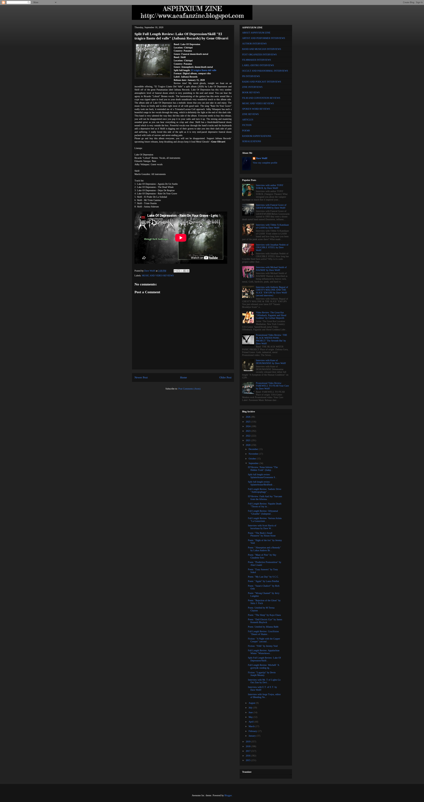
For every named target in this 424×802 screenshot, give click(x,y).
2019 (248, 741)
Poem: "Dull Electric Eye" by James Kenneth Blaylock (265, 621)
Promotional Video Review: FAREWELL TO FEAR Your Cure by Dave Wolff (272, 386)
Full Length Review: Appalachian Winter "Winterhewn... (263, 652)
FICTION (246, 125)
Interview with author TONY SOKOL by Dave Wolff (269, 186)
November (254, 454)
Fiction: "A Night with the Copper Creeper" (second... (264, 640)
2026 (248, 417)
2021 (248, 440)
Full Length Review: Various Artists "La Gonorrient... (265, 519)
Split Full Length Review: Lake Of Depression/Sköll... (264, 659)
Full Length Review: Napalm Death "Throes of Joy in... (264, 505)
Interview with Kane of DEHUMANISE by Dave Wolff (271, 361)
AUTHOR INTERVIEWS (254, 43)
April (251, 721)
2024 (248, 426)
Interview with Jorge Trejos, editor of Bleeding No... (264, 695)
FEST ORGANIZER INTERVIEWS (259, 54)
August (252, 703)
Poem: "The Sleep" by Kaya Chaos (264, 615)
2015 (248, 760)
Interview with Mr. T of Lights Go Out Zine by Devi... (264, 681)
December (254, 449)
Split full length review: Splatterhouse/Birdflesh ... (261, 483)
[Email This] (175, 271)
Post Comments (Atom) (189, 388)
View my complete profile (265, 163)
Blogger (228, 795)
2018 (248, 746)
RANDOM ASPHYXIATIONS (256, 136)
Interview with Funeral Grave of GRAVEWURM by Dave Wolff (271, 206)
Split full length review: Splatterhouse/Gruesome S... (262, 476)
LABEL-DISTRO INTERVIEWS (258, 65)
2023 (248, 431)
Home (183, 377)
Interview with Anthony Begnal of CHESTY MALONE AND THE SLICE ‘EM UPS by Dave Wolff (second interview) (272, 291)
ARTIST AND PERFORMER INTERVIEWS (263, 38)
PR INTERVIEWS (251, 76)
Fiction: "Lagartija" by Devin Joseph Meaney (262, 674)
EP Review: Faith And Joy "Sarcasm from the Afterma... (265, 497)
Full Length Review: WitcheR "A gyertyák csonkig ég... (263, 666)
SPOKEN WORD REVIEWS (256, 109)
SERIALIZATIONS (251, 141)
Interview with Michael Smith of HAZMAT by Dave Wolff (271, 268)
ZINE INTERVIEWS (252, 87)
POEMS (246, 130)
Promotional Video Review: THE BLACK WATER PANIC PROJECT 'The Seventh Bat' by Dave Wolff (271, 339)
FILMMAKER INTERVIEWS (256, 60)
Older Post (225, 377)
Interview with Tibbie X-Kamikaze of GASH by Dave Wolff (272, 226)
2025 (248, 421)
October (253, 458)
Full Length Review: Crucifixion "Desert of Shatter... (263, 633)
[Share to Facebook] (184, 271)
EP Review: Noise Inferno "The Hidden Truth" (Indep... (263, 468)
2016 (248, 755)
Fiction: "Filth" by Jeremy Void (263, 646)
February (253, 731)
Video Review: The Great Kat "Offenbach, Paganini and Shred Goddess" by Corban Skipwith (271, 315)
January (252, 736)
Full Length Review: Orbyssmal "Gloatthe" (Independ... (263, 512)
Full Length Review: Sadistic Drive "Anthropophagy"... (264, 490)
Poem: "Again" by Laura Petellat (263, 581)
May (251, 717)
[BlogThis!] (178, 271)
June (251, 712)
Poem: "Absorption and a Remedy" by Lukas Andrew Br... (264, 549)
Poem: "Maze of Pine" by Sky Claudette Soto (262, 556)
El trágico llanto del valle (203, 70)
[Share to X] (181, 271)
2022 (248, 436)
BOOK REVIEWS (251, 92)
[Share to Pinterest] (187, 271)
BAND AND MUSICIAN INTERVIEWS (261, 49)
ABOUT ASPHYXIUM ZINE (256, 32)
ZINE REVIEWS (250, 114)
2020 (248, 445)
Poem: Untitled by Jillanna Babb (263, 627)
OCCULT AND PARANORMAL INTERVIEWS (265, 71)
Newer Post (141, 377)
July (251, 707)
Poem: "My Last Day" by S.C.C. (263, 577)
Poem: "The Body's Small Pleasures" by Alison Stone (262, 534)
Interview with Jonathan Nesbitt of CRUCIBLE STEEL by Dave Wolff (272, 248)
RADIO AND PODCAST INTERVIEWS (261, 82)
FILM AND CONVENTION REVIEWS (261, 98)
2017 (248, 751)
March (252, 726)
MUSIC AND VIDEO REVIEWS (158, 275)
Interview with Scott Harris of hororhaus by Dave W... (262, 527)
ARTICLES (247, 119)
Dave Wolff (261, 158)
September (254, 463)
